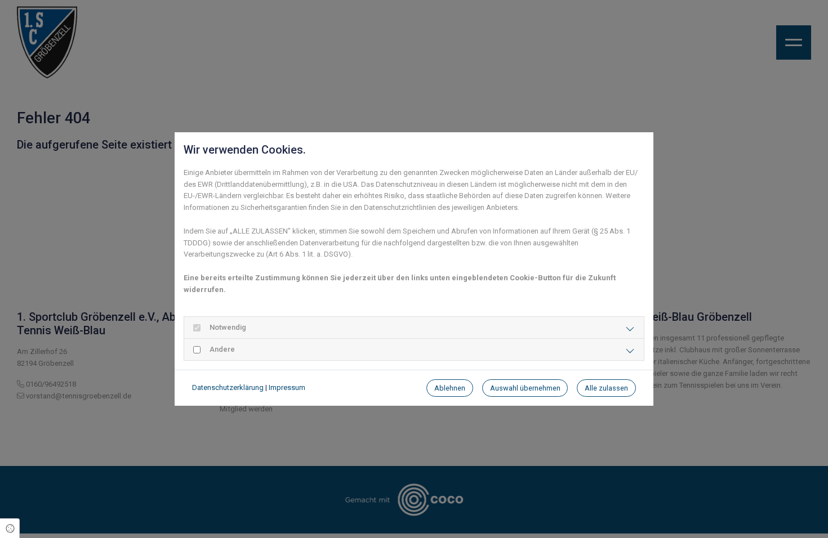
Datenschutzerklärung (228, 387)
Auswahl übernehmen (525, 388)
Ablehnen (449, 388)
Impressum (287, 387)
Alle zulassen (606, 388)
